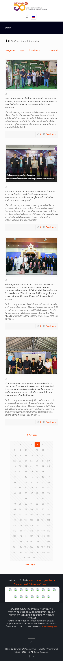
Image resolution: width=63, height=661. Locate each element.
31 (26, 466)
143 (26, 552)
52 (26, 482)
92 (14, 514)
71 (14, 498)
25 (31, 461)
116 (31, 531)
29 (14, 466)
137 (31, 547)
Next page (30, 564)
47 (37, 477)
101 (26, 520)
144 (31, 552)
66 (26, 493)
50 (14, 482)
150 (34, 558)
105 (48, 520)
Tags (21, 50)
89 (37, 509)
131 (37, 541)
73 (26, 498)
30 (20, 466)
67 (31, 493)
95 (31, 514)
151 (40, 558)
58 (20, 488)
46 (31, 477)
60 (31, 488)
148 (23, 558)
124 (37, 536)
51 (20, 482)
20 (43, 455)
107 (20, 525)
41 (43, 471)
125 (42, 536)
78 (14, 504)
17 (26, 455)
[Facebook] (29, 656)
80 (26, 504)
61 (37, 488)
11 (31, 450)
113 (14, 531)
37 (20, 471)
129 (26, 541)
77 (48, 498)
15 (14, 455)
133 (48, 541)
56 (48, 482)
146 (42, 552)
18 (31, 455)
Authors (34, 50)
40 (37, 471)
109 (31, 525)
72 (20, 498)
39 (31, 471)
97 (43, 514)
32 (31, 466)
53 (31, 482)
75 (37, 498)
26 (37, 461)
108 (26, 525)
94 (26, 514)
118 (42, 531)
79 (20, 504)
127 (14, 541)
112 (48, 525)
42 (48, 471)
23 (20, 461)
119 (48, 531)
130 (31, 541)
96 (37, 514)
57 (14, 488)
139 (42, 547)
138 (37, 547)
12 (37, 450)
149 (28, 558)
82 (37, 504)
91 (48, 509)
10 (26, 450)
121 (20, 536)
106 (14, 525)
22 (14, 461)
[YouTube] (33, 656)
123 (31, 536)
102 (31, 520)
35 (48, 466)
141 (14, 552)
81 (31, 504)
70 (48, 493)
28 (48, 461)
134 (14, 547)
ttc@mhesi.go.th (49, 626)
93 (20, 514)
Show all (54, 50)
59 (26, 488)
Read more (51, 134)
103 (37, 520)
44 (20, 477)
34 (43, 466)
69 (43, 493)
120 (14, 536)
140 (48, 547)
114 (20, 531)
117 (37, 531)
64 (14, 493)
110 (37, 525)
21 (48, 455)
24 (26, 461)
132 (42, 541)
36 (14, 471)
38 (26, 471)
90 (43, 509)
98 (48, 514)
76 (43, 498)
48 (43, 477)
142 (20, 552)
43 (14, 477)
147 (48, 552)
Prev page (33, 435)
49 (48, 477)
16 (20, 455)
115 (26, 531)
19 (37, 455)
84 (48, 504)
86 (20, 509)
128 (20, 541)
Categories (10, 50)
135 (20, 547)
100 (20, 520)
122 (26, 536)
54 (37, 482)
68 (37, 493)
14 (48, 450)
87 (26, 509)
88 (31, 509)
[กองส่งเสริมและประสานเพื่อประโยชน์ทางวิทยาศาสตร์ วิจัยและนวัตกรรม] (31, 6)
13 (43, 450)
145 (37, 552)
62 (43, 488)
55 (43, 482)
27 (43, 461)
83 (43, 504)
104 (42, 520)
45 (26, 477)
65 (20, 493)
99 (14, 520)
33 (37, 466)
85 (14, 509)
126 (48, 536)
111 (42, 525)
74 (31, 498)
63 (48, 488)
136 (26, 547)
